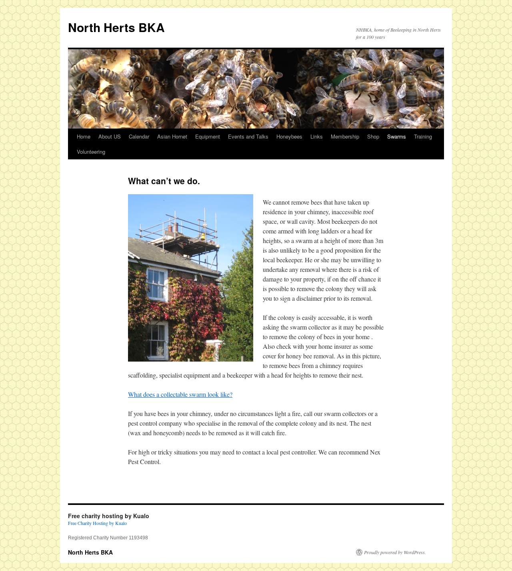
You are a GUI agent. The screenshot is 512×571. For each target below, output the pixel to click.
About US (109, 136)
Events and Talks (248, 136)
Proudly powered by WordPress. (395, 552)
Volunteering (91, 151)
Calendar (139, 136)
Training (423, 136)
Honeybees (289, 136)
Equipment (207, 136)
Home (83, 136)
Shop (373, 136)
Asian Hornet (172, 136)
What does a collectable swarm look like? (180, 394)
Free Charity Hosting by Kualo (97, 523)
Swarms (396, 136)
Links (316, 136)
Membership (345, 136)
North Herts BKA (116, 27)
